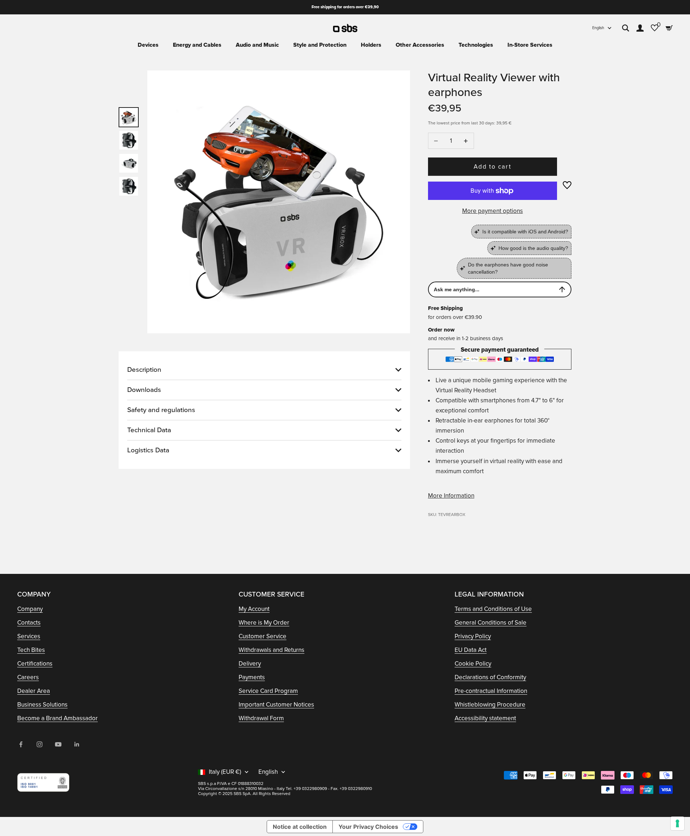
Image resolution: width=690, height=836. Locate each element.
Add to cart (492, 166)
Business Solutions (42, 704)
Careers (28, 677)
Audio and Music (257, 45)
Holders (371, 45)
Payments (252, 677)
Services (28, 636)
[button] (567, 185)
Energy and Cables (197, 45)
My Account (254, 609)
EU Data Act (471, 650)
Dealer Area (33, 691)
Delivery (250, 663)
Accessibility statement (485, 718)
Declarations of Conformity (490, 677)
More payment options (492, 211)
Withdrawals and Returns (271, 650)
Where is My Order (264, 622)
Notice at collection (300, 826)
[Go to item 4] (129, 186)
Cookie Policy (473, 663)
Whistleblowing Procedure (490, 704)
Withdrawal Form (261, 718)
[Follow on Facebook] (20, 744)
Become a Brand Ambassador (57, 718)
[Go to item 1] (129, 117)
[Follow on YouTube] (58, 744)
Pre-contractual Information (491, 691)
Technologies (476, 45)
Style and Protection (319, 45)
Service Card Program (268, 691)
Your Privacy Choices (368, 826)
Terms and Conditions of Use (493, 609)
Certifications (34, 663)
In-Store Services (529, 45)
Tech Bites (31, 650)
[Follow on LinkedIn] (76, 744)
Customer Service (262, 636)
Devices (148, 45)
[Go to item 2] (129, 140)
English (598, 28)
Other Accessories (420, 45)
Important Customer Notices (276, 704)
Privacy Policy (473, 636)
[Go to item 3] (129, 163)
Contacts (29, 622)
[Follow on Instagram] (39, 744)
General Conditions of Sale (490, 622)
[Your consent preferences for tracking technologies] (677, 823)
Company (30, 609)
